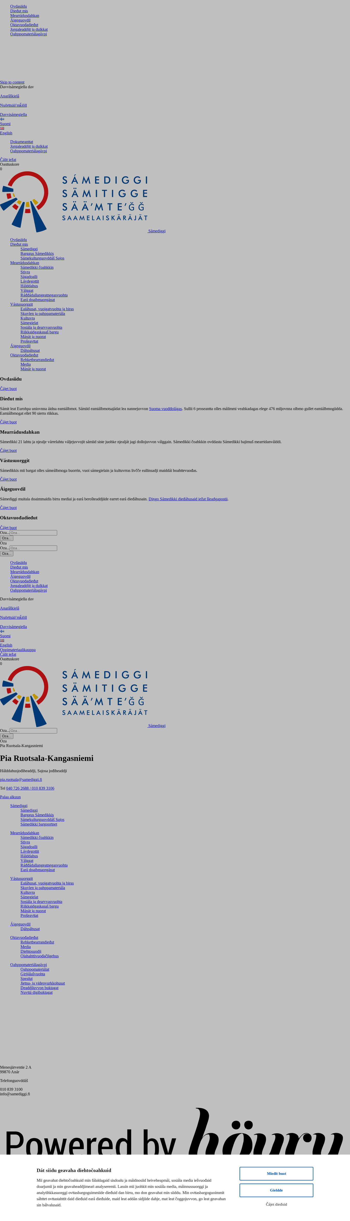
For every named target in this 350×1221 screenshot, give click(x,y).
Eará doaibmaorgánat (37, 299)
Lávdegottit (29, 281)
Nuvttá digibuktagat (36, 992)
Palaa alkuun (10, 797)
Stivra (25, 272)
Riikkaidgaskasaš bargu (39, 332)
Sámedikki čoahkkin (37, 267)
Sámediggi (29, 249)
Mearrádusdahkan (24, 15)
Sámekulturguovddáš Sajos (42, 258)
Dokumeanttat (21, 142)
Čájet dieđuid (276, 1204)
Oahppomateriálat (34, 969)
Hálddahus (29, 286)
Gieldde (276, 1190)
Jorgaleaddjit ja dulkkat (29, 29)
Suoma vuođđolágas (165, 408)
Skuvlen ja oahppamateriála (42, 313)
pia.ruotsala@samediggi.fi (21, 779)
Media (25, 364)
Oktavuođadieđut (24, 25)
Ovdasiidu (18, 6)
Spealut (26, 978)
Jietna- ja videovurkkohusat (42, 983)
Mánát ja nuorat (33, 336)
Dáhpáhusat (30, 350)
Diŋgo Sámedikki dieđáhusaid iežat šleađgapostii (188, 499)
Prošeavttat (29, 341)
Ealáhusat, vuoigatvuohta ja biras (47, 309)
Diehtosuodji (30, 951)
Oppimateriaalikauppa (18, 650)
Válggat (26, 290)
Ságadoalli (28, 276)
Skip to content (12, 82)
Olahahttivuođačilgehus (39, 956)
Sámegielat (29, 323)
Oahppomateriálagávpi (28, 34)
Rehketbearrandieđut (37, 360)
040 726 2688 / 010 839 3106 (30, 788)
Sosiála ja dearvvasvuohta (41, 327)
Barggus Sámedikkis (37, 253)
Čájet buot (8, 388)
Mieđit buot (276, 1174)
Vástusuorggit (21, 304)
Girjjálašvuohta (32, 974)
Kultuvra (27, 318)
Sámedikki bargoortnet (38, 824)
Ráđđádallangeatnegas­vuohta (44, 295)
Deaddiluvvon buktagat (39, 988)
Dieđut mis (19, 11)
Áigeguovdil (20, 20)
